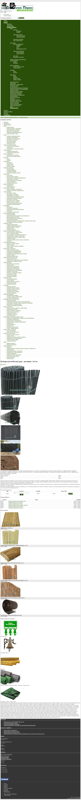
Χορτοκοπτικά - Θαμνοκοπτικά (13, 267)
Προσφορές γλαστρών (11, 315)
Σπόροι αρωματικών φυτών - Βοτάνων (14, 180)
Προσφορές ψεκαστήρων (11, 292)
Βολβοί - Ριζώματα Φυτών (9, 184)
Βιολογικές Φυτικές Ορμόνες (12, 219)
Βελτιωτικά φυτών (10, 228)
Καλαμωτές (9, 347)
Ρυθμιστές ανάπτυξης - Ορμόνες (13, 227)
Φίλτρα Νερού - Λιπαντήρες (12, 199)
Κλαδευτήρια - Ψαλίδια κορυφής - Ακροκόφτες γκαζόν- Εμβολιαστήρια (20, 318)
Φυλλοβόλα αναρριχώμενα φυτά (13, 152)
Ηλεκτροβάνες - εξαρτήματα (12, 194)
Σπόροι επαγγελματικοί (11, 181)
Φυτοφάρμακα (6, 205)
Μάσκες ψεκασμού (10, 244)
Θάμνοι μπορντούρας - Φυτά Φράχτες (14, 128)
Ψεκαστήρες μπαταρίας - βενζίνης (13, 289)
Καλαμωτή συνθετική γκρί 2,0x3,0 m (16, 503)
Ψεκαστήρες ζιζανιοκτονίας (12, 290)
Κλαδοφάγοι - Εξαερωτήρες (12, 271)
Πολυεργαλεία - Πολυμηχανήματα (13, 268)
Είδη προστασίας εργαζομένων (9, 242)
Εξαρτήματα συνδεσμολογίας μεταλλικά (14, 203)
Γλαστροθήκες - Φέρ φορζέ (12, 314)
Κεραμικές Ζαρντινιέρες (11, 313)
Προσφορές (6, 122)
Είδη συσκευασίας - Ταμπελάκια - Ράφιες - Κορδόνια (17, 253)
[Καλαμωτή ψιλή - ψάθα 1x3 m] (10, 526)
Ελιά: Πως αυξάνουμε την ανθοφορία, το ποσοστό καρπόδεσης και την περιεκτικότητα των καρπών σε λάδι (24, 733)
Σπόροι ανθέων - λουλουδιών (12, 179)
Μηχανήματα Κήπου (8, 262)
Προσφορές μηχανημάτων (12, 276)
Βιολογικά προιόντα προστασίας (13, 217)
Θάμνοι (5, 126)
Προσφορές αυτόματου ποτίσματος (13, 204)
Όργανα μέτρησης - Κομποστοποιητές (14, 320)
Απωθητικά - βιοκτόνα (11, 238)
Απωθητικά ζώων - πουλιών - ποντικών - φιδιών (16, 237)
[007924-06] (10, 454)
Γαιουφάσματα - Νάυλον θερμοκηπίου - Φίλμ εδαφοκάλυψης (18, 301)
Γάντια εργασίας (10, 247)
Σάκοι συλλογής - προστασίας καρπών (14, 304)
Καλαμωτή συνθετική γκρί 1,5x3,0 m (16, 502)
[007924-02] (10, 439)
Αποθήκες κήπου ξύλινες (11, 340)
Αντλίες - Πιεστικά (10, 280)
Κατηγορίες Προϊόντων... (14, 117)
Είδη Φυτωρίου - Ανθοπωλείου (10, 248)
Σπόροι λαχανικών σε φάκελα (12, 176)
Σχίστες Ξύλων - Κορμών (12, 275)
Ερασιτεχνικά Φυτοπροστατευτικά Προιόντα (15, 209)
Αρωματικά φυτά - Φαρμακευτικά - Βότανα (15, 148)
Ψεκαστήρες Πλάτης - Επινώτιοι (13, 287)
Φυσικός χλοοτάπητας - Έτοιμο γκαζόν (14, 189)
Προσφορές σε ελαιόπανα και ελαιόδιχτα (14, 305)
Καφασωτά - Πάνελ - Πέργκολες (13, 334)
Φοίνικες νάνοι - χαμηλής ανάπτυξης (14, 156)
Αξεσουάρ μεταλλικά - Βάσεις (12, 339)
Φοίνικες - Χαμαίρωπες (8, 153)
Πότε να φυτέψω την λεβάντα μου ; (10, 730)
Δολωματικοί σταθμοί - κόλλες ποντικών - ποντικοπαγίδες (18, 239)
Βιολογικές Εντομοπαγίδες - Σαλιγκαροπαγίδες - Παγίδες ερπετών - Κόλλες (21, 220)
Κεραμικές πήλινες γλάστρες (12, 309)
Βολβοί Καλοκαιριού (11, 186)
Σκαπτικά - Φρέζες (10, 265)
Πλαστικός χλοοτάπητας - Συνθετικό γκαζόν (15, 190)
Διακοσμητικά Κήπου (23, 117)
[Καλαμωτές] (10, 667)
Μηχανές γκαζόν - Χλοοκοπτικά (13, 266)
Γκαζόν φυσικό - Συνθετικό (9, 187)
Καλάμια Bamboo (10, 349)
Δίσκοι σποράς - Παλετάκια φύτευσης (14, 251)
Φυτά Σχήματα (6, 161)
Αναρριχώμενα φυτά (7, 150)
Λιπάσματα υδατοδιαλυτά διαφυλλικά (14, 225)
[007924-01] (10, 409)
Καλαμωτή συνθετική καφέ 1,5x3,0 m (16, 506)
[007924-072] (10, 469)
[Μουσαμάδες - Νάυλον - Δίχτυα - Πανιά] (10, 700)
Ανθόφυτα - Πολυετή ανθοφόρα (13, 146)
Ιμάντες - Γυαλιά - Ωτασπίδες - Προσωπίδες (15, 246)
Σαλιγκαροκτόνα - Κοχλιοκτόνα (13, 211)
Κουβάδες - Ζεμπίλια (11, 254)
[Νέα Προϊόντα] (10, 635)
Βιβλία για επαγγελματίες (11, 344)
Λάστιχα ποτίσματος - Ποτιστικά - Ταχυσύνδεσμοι (16, 321)
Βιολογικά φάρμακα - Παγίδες (9, 213)
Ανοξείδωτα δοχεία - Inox (12, 258)
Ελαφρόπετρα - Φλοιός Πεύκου (13, 356)
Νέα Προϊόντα (6, 123)
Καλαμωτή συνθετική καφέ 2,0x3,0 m (16, 507)
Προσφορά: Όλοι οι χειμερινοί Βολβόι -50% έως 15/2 (14, 721)
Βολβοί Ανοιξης (10, 185)
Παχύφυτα (9, 160)
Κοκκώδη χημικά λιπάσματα (12, 224)
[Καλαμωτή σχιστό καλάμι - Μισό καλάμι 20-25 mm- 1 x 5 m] (10, 561)
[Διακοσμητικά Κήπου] (10, 651)
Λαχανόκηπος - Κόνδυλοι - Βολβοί (13, 172)
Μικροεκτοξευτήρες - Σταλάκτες (13, 201)
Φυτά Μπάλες (9, 162)
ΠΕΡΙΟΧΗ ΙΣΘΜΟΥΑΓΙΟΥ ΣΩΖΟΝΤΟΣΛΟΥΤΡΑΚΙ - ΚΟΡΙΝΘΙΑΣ (6, 758)
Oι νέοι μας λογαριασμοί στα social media (11, 724)
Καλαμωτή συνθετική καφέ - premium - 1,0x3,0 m (18, 505)
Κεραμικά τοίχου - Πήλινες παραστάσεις (14, 352)
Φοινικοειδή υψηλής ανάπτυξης (13, 155)
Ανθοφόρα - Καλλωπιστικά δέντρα (13, 136)
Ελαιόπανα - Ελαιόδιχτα (11, 300)
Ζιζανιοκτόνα (9, 210)
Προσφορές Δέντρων (11, 143)
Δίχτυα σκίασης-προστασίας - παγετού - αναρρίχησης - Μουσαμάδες (20, 302)
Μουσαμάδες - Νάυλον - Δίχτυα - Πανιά (11, 299)
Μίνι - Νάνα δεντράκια (11, 141)
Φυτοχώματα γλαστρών (11, 330)
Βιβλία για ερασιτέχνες (11, 343)
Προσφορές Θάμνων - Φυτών (12, 133)
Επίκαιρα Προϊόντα (7, 124)
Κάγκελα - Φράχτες (10, 335)
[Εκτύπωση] (3, 364)
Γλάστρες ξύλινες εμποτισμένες (13, 311)
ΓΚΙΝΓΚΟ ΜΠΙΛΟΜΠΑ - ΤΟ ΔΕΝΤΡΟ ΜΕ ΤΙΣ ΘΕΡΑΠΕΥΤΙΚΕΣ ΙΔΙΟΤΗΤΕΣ (20, 725)
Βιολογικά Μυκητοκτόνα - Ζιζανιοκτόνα (14, 218)
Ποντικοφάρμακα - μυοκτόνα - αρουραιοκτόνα (16, 235)
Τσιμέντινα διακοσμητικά (11, 353)
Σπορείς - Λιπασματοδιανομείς (12, 328)
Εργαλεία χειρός (10, 323)
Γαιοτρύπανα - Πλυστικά (11, 273)
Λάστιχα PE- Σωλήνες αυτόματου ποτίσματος (15, 196)
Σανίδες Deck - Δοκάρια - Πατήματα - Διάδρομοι (16, 337)
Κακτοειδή (6, 157)
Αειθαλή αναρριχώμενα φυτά (12, 151)
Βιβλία (5, 342)
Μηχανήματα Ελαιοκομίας (9, 294)
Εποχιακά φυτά (10, 147)
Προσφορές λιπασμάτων (11, 229)
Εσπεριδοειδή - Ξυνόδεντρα (12, 139)
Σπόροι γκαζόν (9, 175)
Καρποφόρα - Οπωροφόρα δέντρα (13, 138)
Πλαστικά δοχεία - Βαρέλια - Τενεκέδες (14, 261)
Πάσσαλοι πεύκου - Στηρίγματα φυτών (14, 338)
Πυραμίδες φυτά (10, 163)
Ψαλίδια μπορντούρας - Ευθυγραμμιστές (14, 270)
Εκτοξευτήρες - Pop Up (11, 193)
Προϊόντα (6, 117)
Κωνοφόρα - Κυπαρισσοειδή (12, 137)
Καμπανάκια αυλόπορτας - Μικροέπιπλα (14, 351)
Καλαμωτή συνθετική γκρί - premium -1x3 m (17, 501)
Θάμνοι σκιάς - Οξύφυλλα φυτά (13, 131)
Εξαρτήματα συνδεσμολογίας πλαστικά (14, 198)
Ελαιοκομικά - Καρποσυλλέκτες (13, 319)
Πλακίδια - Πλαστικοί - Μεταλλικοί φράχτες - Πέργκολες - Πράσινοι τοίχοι (21, 348)
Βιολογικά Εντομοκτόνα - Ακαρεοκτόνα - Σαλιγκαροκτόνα (18, 215)
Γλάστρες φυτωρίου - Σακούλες (13, 249)
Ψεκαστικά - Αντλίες (8, 277)
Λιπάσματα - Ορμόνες (8, 223)
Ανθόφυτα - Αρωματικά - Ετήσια (10, 144)
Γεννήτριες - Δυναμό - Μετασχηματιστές (14, 296)
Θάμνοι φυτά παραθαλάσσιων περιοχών (14, 132)
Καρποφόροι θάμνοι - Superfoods (13, 129)
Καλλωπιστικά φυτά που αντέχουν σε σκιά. (12, 732)
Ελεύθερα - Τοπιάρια (11, 166)
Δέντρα (5, 134)
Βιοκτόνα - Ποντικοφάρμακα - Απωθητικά (12, 230)
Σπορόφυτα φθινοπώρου (11, 170)
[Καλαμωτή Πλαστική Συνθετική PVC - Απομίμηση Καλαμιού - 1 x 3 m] (10, 544)
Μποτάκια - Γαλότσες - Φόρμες (13, 243)
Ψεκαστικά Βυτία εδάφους (12, 278)
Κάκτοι (8, 158)
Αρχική (2, 117)
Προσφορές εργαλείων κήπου (12, 326)
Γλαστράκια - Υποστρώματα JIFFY (13, 252)
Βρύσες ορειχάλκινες (11, 357)
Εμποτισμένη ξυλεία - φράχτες (9, 333)
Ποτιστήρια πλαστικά (11, 324)
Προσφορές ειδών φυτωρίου (12, 256)
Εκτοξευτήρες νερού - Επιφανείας (13, 200)
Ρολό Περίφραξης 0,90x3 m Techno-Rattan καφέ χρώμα (11, 615)
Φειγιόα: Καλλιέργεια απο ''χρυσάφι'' (11, 723)
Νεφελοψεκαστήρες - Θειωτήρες (13, 281)
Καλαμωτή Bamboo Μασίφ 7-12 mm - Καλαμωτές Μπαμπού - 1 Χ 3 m (14, 580)
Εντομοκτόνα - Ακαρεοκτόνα (12, 208)
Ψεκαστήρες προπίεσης (11, 286)
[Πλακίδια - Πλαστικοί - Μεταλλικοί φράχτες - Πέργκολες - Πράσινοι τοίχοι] (10, 684)
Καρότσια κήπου (10, 325)
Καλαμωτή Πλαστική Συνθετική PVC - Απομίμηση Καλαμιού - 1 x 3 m (14, 545)
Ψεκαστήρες (6, 285)
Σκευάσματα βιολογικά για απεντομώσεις (14, 222)
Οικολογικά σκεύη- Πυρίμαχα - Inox (11, 257)
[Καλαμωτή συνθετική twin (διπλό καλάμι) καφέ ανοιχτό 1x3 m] (10, 596)
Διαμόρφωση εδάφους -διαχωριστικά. (14, 354)
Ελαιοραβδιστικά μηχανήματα (12, 295)
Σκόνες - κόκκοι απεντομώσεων (13, 233)
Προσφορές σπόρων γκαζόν (12, 182)
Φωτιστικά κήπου (10, 358)
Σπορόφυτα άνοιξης (10, 169)
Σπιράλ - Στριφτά (10, 165)
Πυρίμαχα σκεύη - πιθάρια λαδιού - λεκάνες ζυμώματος (17, 260)
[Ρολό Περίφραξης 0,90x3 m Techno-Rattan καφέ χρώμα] (10, 614)
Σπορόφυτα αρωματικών (11, 171)
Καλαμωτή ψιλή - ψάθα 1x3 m (6, 527)
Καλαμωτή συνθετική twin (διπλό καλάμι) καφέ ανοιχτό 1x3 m (12, 597)
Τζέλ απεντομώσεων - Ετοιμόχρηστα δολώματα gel (16, 234)
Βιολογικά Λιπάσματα (11, 214)
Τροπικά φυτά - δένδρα (11, 142)
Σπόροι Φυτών (6, 174)
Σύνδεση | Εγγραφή (7, 15)
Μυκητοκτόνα (9, 206)
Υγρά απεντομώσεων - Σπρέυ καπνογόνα (14, 232)
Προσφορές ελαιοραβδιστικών (12, 297)
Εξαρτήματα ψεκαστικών (11, 282)
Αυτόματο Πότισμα (7, 191)
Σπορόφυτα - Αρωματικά (8, 167)
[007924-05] (10, 424)
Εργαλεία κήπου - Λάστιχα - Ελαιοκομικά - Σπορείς (13, 316)
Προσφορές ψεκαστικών (11, 284)
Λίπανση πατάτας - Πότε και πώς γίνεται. (11, 731)
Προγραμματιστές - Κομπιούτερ (13, 195)
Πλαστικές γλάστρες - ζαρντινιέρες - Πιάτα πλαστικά (17, 308)
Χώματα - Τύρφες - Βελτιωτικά (10, 329)
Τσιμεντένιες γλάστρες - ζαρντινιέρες (14, 310)
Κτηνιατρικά (9, 241)
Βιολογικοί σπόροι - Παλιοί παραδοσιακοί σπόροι (16, 177)
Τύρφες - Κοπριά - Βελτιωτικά (13, 332)
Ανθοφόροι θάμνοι (10, 127)
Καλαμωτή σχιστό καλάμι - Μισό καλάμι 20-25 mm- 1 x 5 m (12, 562)
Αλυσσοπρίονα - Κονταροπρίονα (13, 263)
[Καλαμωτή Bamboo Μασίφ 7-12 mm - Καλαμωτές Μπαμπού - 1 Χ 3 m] (10, 579)
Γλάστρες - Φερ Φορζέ (8, 306)
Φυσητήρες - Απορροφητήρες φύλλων (14, 272)
